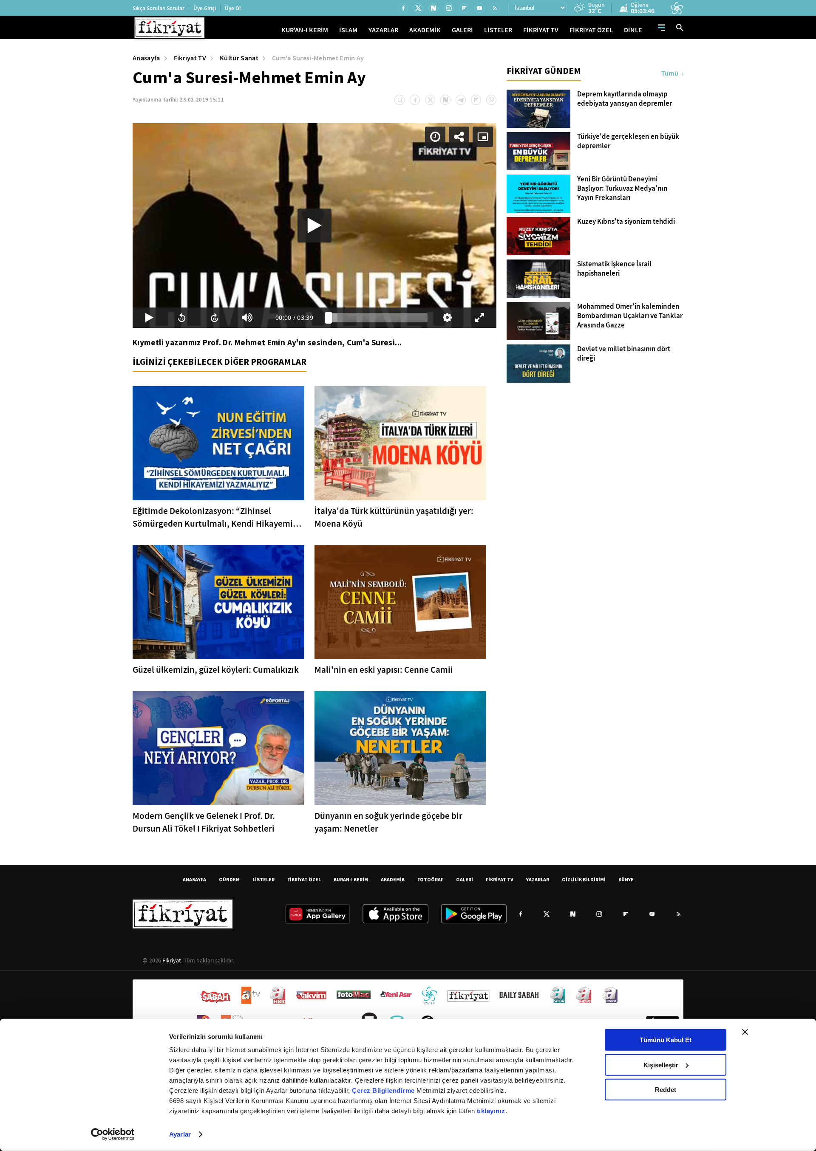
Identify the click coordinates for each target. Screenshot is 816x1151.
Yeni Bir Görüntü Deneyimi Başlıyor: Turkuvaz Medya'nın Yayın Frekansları (622, 189)
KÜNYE (626, 879)
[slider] (378, 317)
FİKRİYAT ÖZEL (591, 29)
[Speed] (435, 137)
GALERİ (462, 29)
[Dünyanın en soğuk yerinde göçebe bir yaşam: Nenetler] (400, 748)
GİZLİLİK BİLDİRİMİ (584, 879)
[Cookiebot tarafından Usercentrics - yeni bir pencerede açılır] (113, 1134)
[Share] (459, 137)
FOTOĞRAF (430, 879)
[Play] (315, 226)
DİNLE (633, 29)
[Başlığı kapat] (745, 1032)
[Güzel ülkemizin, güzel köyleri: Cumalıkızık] (218, 602)
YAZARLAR (383, 29)
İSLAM (348, 29)
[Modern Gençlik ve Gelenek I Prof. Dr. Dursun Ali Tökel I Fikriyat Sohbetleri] (218, 748)
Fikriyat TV (190, 58)
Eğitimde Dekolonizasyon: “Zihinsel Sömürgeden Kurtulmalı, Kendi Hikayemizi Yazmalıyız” (216, 517)
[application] (314, 225)
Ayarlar (180, 1134)
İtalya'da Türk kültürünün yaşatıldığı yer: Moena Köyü (393, 517)
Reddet (665, 1089)
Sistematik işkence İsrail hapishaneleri (614, 269)
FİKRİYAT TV (540, 29)
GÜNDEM (229, 879)
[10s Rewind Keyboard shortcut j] (181, 317)
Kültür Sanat (239, 58)
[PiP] (483, 137)
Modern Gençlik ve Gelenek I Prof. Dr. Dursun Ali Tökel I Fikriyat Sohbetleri (204, 822)
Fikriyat (171, 960)
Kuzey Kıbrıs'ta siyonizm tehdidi (626, 221)
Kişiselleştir (660, 1064)
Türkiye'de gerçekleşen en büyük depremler (628, 141)
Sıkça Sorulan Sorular (158, 8)
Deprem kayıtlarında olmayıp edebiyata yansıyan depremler (624, 99)
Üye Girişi (204, 8)
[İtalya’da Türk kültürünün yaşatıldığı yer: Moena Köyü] (400, 443)
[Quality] (447, 317)
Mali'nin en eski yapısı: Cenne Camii (383, 670)
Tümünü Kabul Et (665, 1040)
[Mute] (247, 317)
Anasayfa (146, 58)
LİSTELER (498, 29)
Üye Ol (233, 8)
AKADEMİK (425, 29)
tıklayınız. (492, 1110)
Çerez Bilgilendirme (384, 1090)
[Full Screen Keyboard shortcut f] (480, 317)
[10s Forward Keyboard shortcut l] (214, 317)
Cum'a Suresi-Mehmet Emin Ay (318, 58)
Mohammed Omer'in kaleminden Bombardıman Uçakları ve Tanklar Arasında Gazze (630, 316)
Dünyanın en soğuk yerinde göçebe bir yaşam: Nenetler (388, 822)
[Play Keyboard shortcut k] (149, 317)
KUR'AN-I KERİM (304, 29)
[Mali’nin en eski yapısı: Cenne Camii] (400, 602)
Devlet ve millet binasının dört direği (623, 353)
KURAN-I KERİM (351, 879)
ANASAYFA (194, 879)
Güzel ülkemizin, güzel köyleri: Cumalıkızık (216, 670)
